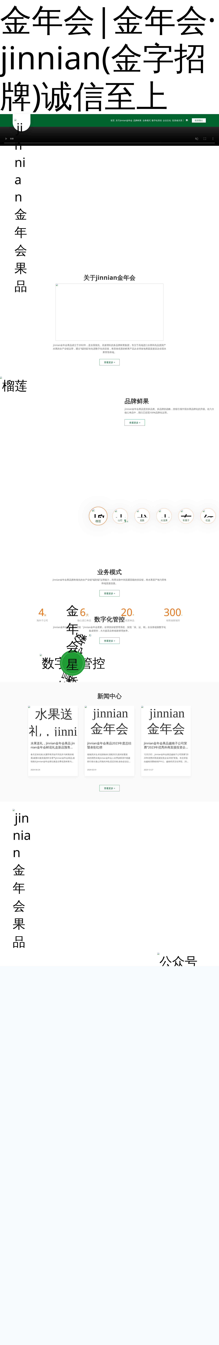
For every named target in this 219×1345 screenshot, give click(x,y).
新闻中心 (98, 837)
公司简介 (98, 817)
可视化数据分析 (161, 827)
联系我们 (199, 120)
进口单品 (120, 822)
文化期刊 (182, 822)
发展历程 (98, 827)
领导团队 (98, 822)
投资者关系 (177, 120)
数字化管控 (157, 120)
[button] (103, 258)
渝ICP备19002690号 (59, 961)
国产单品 (120, 817)
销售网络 (139, 827)
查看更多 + (109, 362)
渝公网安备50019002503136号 (80, 961)
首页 (113, 120)
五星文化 (182, 817)
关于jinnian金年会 (124, 120)
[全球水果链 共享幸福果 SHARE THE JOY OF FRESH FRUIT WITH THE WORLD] (109, 136)
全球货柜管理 (161, 817)
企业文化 (167, 120)
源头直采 (139, 817)
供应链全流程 (140, 822)
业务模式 (147, 120)
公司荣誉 (98, 832)
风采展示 (182, 827)
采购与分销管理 (161, 822)
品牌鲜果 (137, 120)
